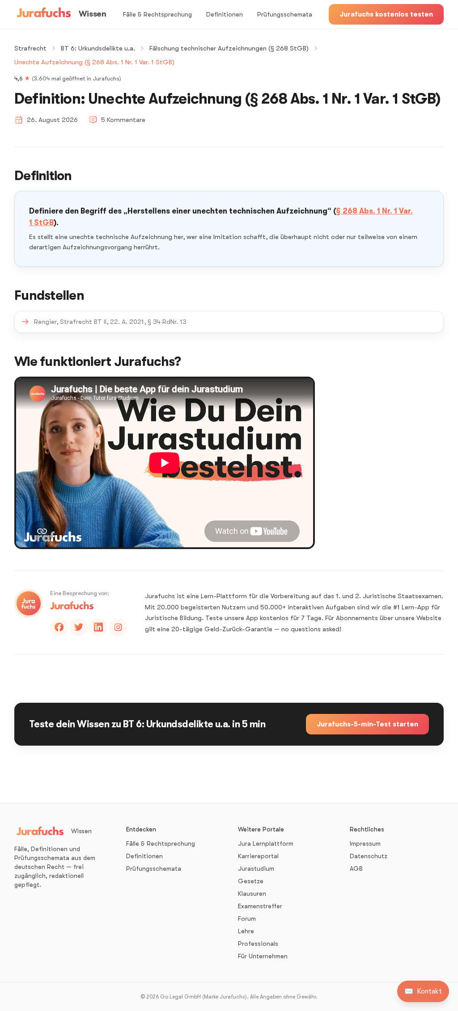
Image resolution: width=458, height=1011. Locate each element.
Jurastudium (256, 868)
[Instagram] (118, 627)
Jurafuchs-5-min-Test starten (367, 724)
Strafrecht (30, 48)
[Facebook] (59, 627)
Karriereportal (258, 856)
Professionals (258, 943)
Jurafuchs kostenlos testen (386, 14)
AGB (356, 868)
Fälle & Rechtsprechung (157, 14)
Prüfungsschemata (284, 14)
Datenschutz (368, 856)
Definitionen (224, 14)
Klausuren (252, 893)
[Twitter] (79, 627)
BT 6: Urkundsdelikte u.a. (98, 48)
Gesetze (250, 881)
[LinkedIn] (98, 627)
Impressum (365, 843)
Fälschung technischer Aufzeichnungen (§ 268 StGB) (229, 48)
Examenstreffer (260, 906)
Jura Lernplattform (265, 843)
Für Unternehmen (263, 956)
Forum (247, 918)
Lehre (246, 931)
